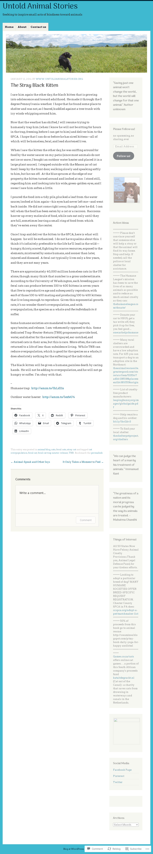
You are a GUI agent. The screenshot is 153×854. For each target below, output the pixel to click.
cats (53, 449)
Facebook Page (122, 769)
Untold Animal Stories (40, 6)
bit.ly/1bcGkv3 (122, 421)
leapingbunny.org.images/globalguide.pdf (126, 404)
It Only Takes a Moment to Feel (83, 462)
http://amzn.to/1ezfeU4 (58, 397)
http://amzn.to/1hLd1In (47, 388)
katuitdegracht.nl (123, 677)
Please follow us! (124, 129)
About (22, 26)
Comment (86, 520)
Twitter (117, 782)
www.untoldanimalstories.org (59, 79)
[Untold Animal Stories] (76, 53)
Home (9, 26)
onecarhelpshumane (125, 332)
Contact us (38, 26)
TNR (71, 453)
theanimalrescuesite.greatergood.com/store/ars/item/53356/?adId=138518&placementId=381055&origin (126, 375)
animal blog (44, 449)
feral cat (32, 453)
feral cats (61, 449)
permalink (97, 453)
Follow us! (123, 155)
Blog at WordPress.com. (76, 849)
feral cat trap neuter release (53, 453)
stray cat (71, 449)
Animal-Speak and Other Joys (30, 462)
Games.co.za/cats (123, 656)
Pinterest (118, 776)
